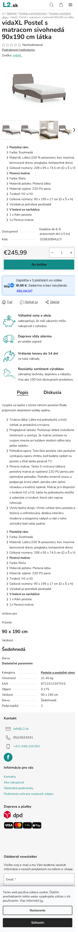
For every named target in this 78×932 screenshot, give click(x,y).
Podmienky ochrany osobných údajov (29, 794)
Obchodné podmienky (18, 788)
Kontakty (10, 777)
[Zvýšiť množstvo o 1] (71, 252)
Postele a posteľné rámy (58, 672)
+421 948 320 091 (26, 746)
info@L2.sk (21, 729)
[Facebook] (8, 757)
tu (41, 901)
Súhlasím (37, 923)
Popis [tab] (22, 392)
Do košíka (39, 264)
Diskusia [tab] (52, 392)
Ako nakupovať (14, 782)
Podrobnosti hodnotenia (18, 50)
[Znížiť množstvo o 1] (52, 252)
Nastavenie (37, 910)
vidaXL (17, 55)
